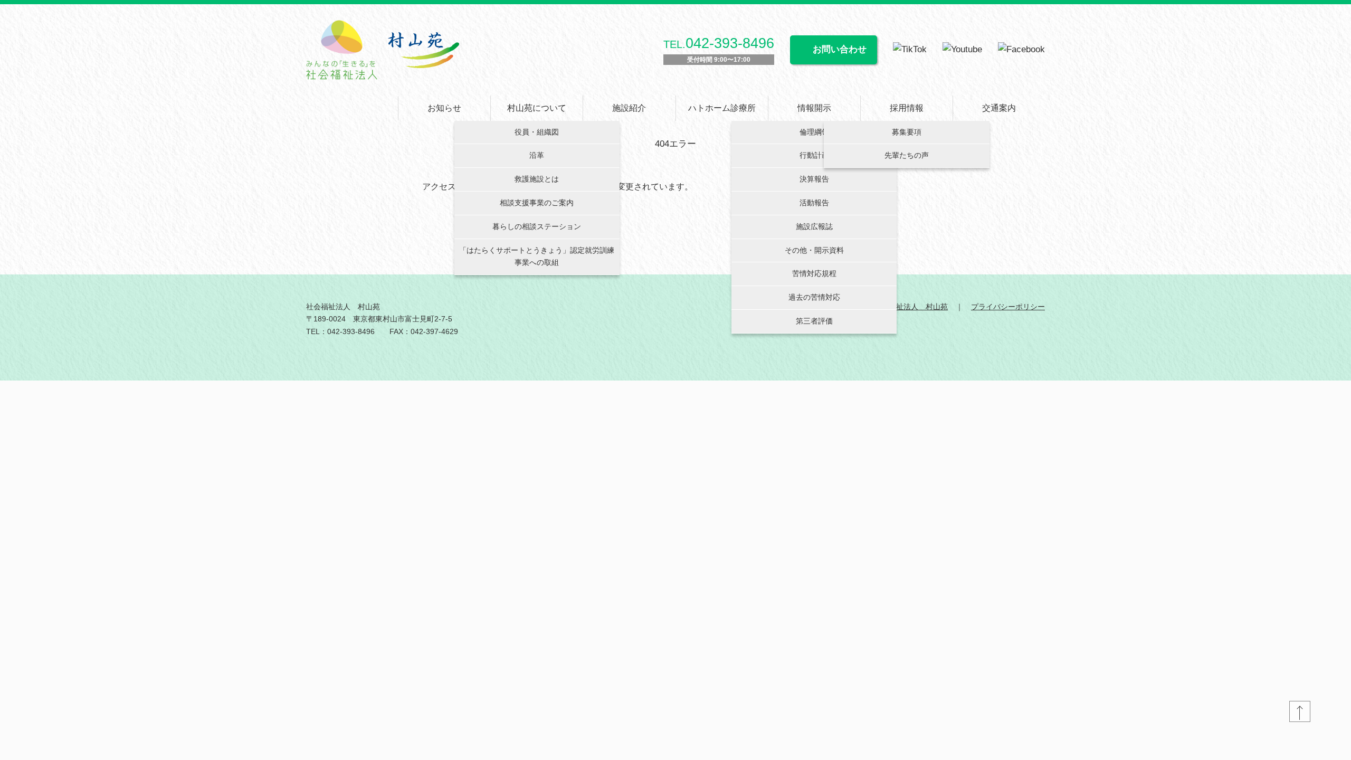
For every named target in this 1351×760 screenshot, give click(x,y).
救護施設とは (537, 179)
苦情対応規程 (814, 273)
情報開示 (814, 107)
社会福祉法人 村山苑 (911, 306)
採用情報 (907, 107)
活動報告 (814, 202)
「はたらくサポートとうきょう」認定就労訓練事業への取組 (536, 256)
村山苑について (536, 107)
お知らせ (444, 107)
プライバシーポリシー (1008, 306)
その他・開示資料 (814, 250)
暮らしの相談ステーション (536, 226)
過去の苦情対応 (814, 297)
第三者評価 (814, 321)
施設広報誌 (814, 226)
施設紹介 (629, 107)
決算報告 (814, 179)
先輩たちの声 (906, 155)
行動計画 (814, 155)
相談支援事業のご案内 (537, 202)
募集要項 (906, 132)
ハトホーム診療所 (722, 107)
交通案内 (999, 107)
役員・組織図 (537, 132)
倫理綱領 (814, 132)
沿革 (536, 155)
